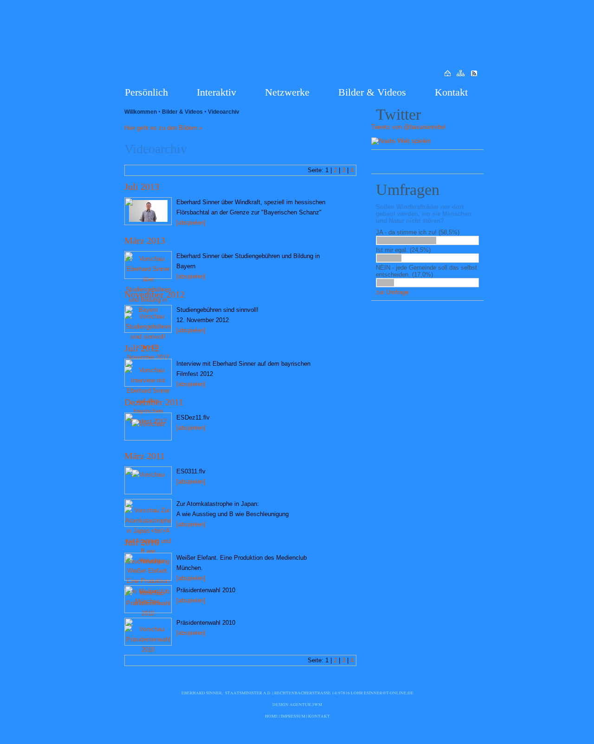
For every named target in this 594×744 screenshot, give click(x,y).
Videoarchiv (223, 112)
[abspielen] (191, 222)
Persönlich (146, 92)
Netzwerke (287, 92)
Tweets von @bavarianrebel (408, 126)
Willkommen (140, 112)
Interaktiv (216, 92)
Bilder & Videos (372, 92)
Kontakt (451, 92)
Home (271, 716)
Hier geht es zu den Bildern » (163, 127)
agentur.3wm (306, 704)
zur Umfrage (392, 292)
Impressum (293, 716)
